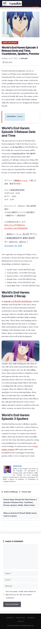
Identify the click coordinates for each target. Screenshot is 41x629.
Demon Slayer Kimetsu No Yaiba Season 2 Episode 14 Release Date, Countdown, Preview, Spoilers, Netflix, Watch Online (20, 502)
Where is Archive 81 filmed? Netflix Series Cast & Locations (20, 514)
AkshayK (17, 466)
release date (26, 492)
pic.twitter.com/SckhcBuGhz (16, 228)
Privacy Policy (20, 617)
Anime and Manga (11, 492)
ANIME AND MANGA (10, 42)
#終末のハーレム (20, 180)
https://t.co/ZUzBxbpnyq (14, 225)
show (20, 116)
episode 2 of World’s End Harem (18, 301)
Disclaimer (31, 617)
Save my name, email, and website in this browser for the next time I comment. (21, 594)
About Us (20, 621)
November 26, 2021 (13, 245)
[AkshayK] (7, 473)
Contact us (10, 617)
